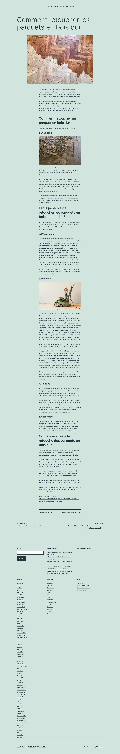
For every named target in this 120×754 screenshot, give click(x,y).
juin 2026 (19, 588)
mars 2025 (20, 623)
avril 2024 (20, 649)
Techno (49, 614)
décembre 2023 (21, 659)
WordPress (99, 747)
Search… (19, 549)
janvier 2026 (20, 599)
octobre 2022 (21, 692)
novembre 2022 (21, 689)
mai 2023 (19, 675)
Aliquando (73, 512)
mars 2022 (20, 708)
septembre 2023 (22, 666)
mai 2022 (19, 704)
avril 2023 (20, 678)
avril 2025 (20, 621)
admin (42, 514)
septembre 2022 (22, 694)
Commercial (50, 588)
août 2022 (20, 697)
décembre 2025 (21, 602)
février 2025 (20, 626)
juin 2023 (19, 673)
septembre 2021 (21, 723)
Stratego (49, 611)
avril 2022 (20, 706)
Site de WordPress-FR (83, 590)
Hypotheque (50, 599)
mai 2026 (19, 590)
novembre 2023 (21, 661)
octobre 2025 (21, 607)
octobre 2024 (21, 635)
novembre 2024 (21, 633)
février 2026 (20, 597)
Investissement (51, 602)
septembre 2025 (22, 609)
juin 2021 (19, 730)
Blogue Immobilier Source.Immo (60, 6)
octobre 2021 (21, 720)
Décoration (50, 590)
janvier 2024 (20, 656)
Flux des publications (83, 585)
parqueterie (49, 489)
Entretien (78, 512)
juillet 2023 (20, 671)
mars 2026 (20, 595)
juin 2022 (19, 701)
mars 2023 (20, 680)
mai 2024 (19, 647)
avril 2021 (20, 735)
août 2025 (20, 611)
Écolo (48, 592)
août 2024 (20, 640)
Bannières (50, 585)
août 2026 (20, 583)
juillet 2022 (20, 699)
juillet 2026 (20, 585)
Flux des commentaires (83, 588)
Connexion (80, 583)
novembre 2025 (21, 604)
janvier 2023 (20, 685)
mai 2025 (19, 618)
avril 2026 (20, 592)
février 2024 (20, 654)
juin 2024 (19, 644)
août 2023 (20, 668)
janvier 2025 (20, 628)
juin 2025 (19, 616)
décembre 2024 (21, 630)
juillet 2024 (20, 642)
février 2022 (20, 711)
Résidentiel (50, 607)
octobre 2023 (21, 663)
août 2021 (20, 725)
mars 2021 (20, 737)
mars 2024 (20, 652)
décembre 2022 (21, 687)
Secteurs (49, 609)
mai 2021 (19, 732)
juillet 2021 (20, 727)
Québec (49, 604)
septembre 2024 (22, 637)
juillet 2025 (20, 614)
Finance (49, 597)
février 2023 (20, 682)
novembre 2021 (21, 718)
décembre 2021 (21, 716)
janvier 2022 (20, 713)
